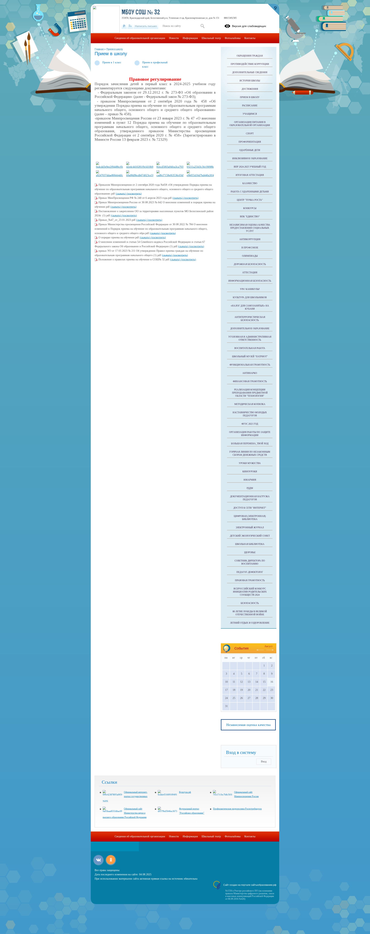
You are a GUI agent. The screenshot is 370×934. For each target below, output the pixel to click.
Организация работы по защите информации (249, 434)
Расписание (249, 105)
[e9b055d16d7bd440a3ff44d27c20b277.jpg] (200, 175)
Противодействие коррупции (250, 64)
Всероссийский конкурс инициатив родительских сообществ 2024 (250, 591)
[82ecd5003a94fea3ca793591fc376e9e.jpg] (169, 166)
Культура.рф (185, 792)
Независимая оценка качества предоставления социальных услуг (250, 228)
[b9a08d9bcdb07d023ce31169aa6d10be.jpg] (139, 175)
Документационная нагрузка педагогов (250, 498)
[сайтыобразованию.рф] (273, 9)
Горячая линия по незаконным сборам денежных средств (249, 453)
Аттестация (249, 272)
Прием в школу (114, 49)
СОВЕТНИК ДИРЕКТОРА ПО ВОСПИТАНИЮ (250, 562)
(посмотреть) (134, 193)
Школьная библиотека (249, 544)
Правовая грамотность (250, 580)
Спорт (250, 133)
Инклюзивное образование (249, 158)
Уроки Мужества (250, 463)
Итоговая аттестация (250, 175)
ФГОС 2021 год (249, 424)
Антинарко (249, 373)
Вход (264, 761)
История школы (250, 80)
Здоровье (250, 552)
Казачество (249, 183)
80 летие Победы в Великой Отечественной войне (250, 613)
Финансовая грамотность (250, 381)
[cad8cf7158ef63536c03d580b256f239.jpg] (169, 175)
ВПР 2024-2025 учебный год (250, 166)
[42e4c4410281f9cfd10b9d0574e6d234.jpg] (139, 166)
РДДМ (250, 488)
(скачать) (121, 193)
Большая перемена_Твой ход (249, 443)
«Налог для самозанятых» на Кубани (250, 307)
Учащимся (250, 114)
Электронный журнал (250, 527)
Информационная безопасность (249, 280)
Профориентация (250, 142)
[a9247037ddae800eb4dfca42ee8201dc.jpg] (109, 175)
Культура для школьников (250, 297)
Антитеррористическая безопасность (250, 319)
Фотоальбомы (232, 38)
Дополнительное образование (249, 328)
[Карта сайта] (130, 26)
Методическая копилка (249, 404)
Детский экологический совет (250, 535)
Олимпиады (250, 256)
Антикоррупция (249, 239)
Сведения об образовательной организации (140, 38)
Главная (99, 49)
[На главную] (124, 26)
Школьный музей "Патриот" (250, 356)
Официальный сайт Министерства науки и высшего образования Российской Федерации (124, 813)
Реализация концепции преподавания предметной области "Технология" (250, 392)
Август (268, 646)
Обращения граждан (250, 55)
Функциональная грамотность (250, 364)
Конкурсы (249, 208)
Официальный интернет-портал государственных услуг (125, 796)
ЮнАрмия (250, 479)
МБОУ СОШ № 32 (141, 13)
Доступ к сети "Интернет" (249, 507)
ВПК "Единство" (250, 216)
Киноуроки (249, 471)
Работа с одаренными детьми (250, 191)
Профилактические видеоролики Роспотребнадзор (237, 808)
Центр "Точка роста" (250, 200)
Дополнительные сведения (249, 72)
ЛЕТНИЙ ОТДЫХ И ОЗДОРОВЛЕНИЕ (249, 623)
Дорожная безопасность (250, 264)
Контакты (249, 38)
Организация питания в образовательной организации (250, 124)
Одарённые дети (249, 150)
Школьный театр (211, 38)
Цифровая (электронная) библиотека (250, 518)
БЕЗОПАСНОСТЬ (250, 603)
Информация (190, 38)
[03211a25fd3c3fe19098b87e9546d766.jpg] (200, 166)
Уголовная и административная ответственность (249, 338)
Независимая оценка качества (248, 725)
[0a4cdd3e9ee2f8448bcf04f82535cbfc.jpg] (109, 166)
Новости (174, 38)
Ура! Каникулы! (250, 289)
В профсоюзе (249, 247)
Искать (202, 26)
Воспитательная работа (249, 348)
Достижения (250, 89)
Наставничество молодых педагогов (250, 414)
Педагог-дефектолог (249, 572)
